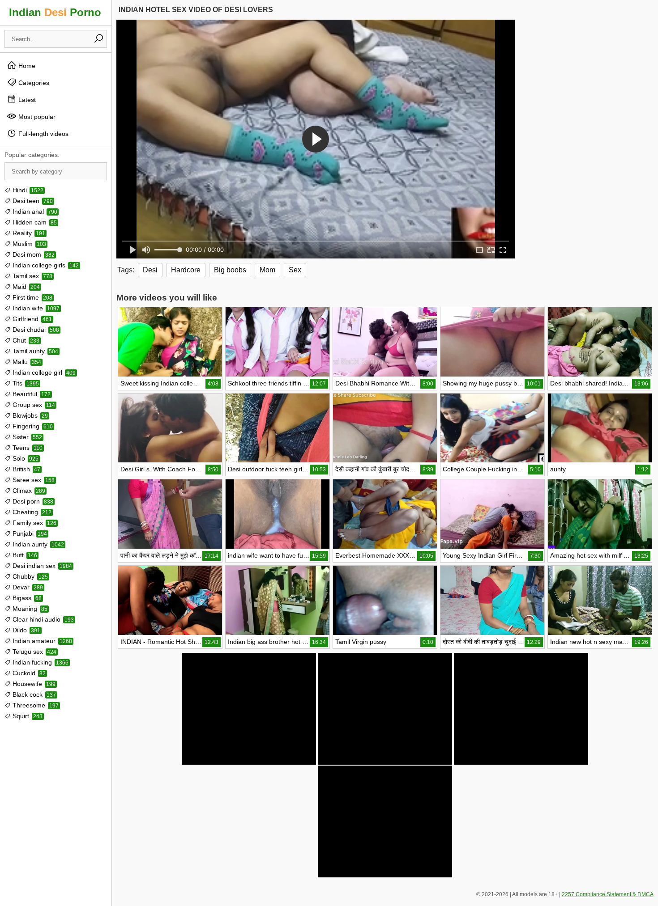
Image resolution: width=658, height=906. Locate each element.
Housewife (33, 683)
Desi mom (33, 254)
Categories (33, 82)
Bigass (26, 597)
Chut (25, 340)
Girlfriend (31, 318)
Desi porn (32, 501)
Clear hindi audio (42, 619)
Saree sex (33, 479)
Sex (295, 270)
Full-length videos (42, 133)
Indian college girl (43, 372)
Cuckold (28, 673)
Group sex (33, 404)
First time (31, 297)
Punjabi (29, 533)
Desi (150, 270)
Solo (24, 458)
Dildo (25, 630)
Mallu (26, 361)
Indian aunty (37, 544)
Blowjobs (29, 415)
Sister (26, 436)
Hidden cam (34, 222)
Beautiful (31, 394)
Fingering (32, 426)
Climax (28, 490)
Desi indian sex (41, 565)
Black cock (33, 694)
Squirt (27, 716)
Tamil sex (31, 275)
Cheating (31, 512)
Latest (26, 99)
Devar (27, 587)
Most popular (36, 116)
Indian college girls (45, 265)
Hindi (27, 190)
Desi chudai (35, 329)
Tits (25, 383)
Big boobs (230, 270)
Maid (25, 286)
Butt (24, 555)
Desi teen (32, 200)
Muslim (28, 243)
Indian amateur (41, 640)
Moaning (29, 608)
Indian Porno (55, 12)
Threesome (35, 705)
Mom (267, 270)
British (25, 469)
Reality (28, 233)
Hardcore (186, 270)
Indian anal (34, 211)
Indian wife (35, 308)
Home (26, 65)
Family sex (33, 522)
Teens (27, 447)
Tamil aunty (34, 351)
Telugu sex (33, 651)
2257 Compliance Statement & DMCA (608, 894)
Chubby (29, 576)
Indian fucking (39, 662)
